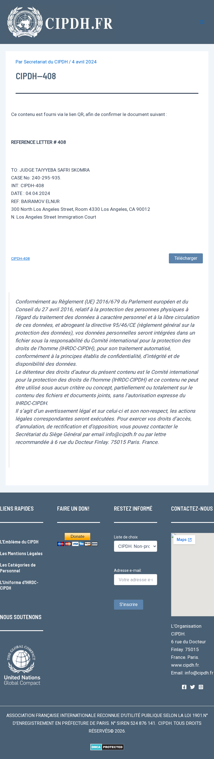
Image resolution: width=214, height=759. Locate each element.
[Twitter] (192, 686)
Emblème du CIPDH (20, 541)
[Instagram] (200, 686)
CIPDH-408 (20, 258)
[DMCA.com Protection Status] (107, 746)
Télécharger (185, 258)
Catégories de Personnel (18, 567)
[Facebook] (184, 686)
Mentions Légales (25, 553)
